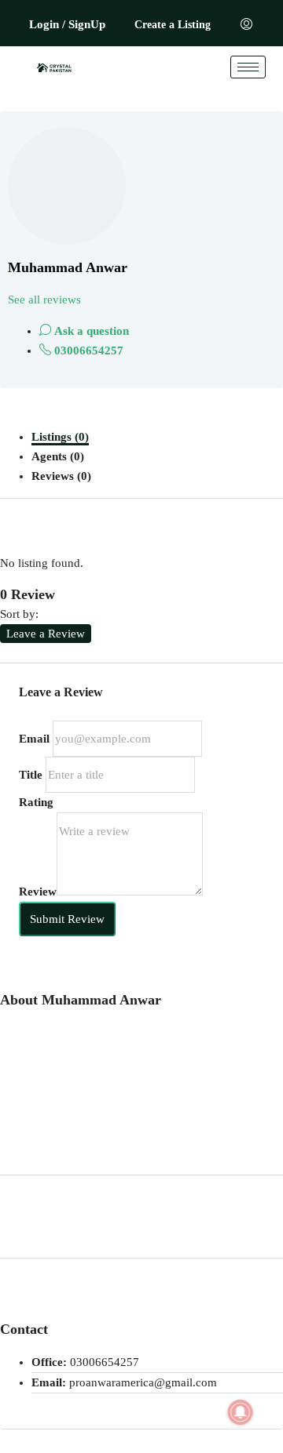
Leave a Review (45, 633)
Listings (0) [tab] (60, 436)
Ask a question (90, 331)
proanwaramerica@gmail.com (143, 1382)
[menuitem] (246, 25)
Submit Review (67, 919)
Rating (36, 802)
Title (30, 774)
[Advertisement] (141, 1083)
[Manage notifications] (240, 1412)
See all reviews (44, 299)
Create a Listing (172, 25)
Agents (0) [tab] (57, 456)
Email (34, 738)
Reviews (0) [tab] (61, 476)
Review (38, 891)
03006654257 (87, 350)
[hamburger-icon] (248, 67)
